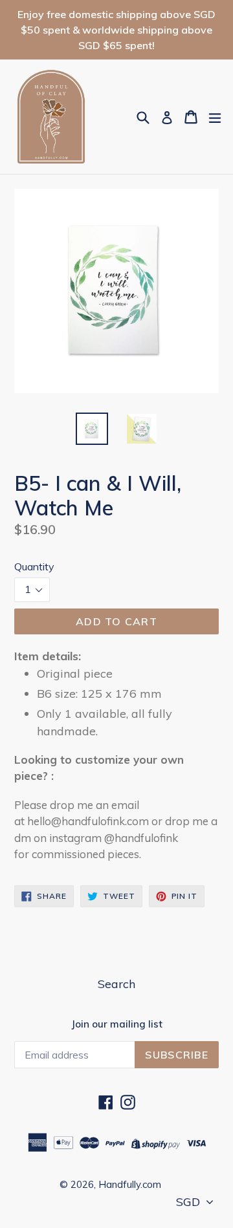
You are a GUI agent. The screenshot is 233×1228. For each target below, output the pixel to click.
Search (116, 983)
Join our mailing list (116, 1024)
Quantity (34, 566)
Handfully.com (129, 1184)
